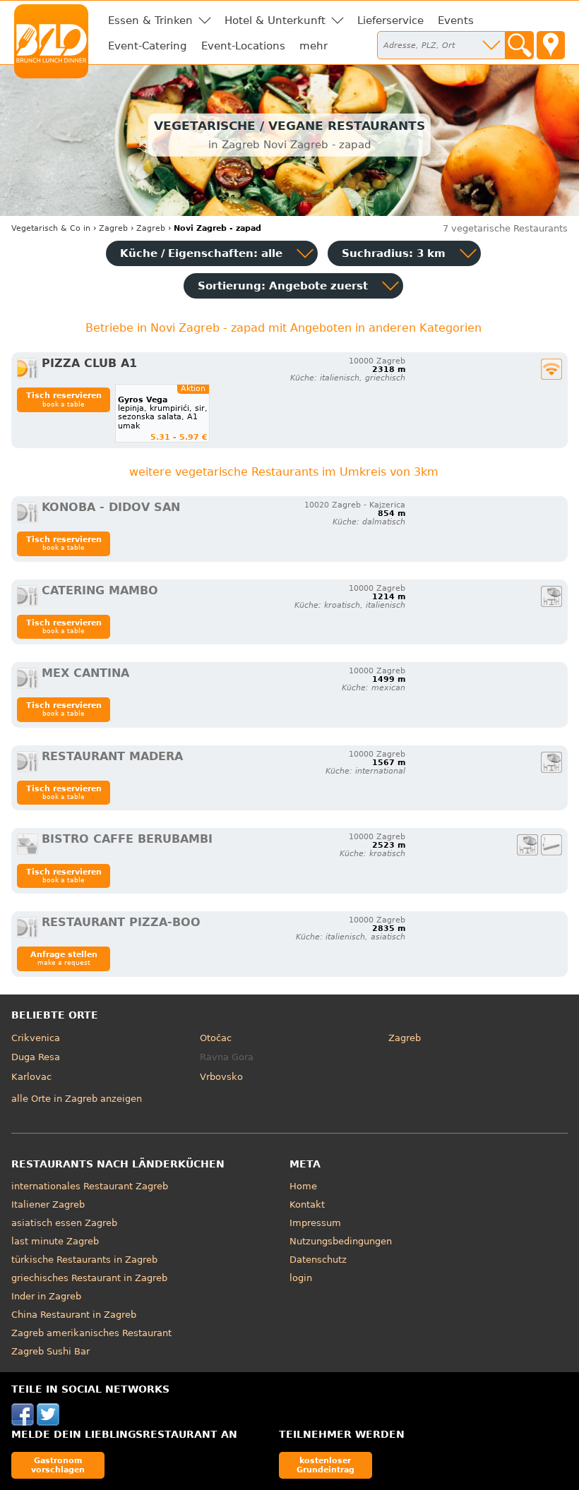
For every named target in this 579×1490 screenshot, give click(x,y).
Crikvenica (35, 1038)
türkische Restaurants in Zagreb (84, 1259)
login (301, 1278)
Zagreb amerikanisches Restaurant (91, 1333)
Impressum (315, 1223)
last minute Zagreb (55, 1241)
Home (303, 1186)
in (50, 228)
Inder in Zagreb (46, 1296)
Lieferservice (390, 20)
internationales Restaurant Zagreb (89, 1186)
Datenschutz (318, 1259)
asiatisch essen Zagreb (64, 1223)
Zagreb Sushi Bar (50, 1351)
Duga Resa (35, 1057)
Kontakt (307, 1204)
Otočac (216, 1038)
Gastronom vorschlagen (58, 1465)
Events (456, 20)
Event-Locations (243, 46)
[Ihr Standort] (551, 45)
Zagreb (404, 1038)
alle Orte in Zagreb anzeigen (76, 1098)
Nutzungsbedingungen (341, 1241)
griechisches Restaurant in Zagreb (89, 1278)
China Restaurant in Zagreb (73, 1314)
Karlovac (31, 1076)
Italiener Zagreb (48, 1204)
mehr (313, 46)
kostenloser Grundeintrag (325, 1465)
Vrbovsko (221, 1076)
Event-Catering (147, 46)
